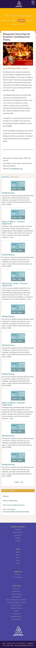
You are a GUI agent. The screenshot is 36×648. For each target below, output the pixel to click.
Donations (6, 496)
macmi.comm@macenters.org (15, 505)
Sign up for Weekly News (10, 500)
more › (12, 237)
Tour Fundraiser (17, 577)
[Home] (19, 4)
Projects (30, 20)
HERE (10, 126)
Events (21, 20)
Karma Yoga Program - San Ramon (16, 599)
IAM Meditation (16, 597)
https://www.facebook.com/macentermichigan (16, 511)
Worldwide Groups (16, 616)
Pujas (17, 563)
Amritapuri (18, 538)
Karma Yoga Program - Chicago (16, 602)
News (14, 24)
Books (18, 555)
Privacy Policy (21, 643)
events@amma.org (17, 168)
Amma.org (18, 529)
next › (22, 482)
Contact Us (16, 588)
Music (18, 557)
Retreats (16, 611)
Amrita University (18, 532)
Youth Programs (16, 619)
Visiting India (16, 614)
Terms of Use (11, 643)
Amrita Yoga (17, 535)
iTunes (18, 560)
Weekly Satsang (8, 193)
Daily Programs (15, 177)
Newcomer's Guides (16, 608)
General (18, 552)
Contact (21, 24)
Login (4, 643)
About (14, 20)
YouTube (17, 541)
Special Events (5, 177)
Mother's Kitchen (16, 605)
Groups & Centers (16, 594)
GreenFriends (16, 591)
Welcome (5, 20)
